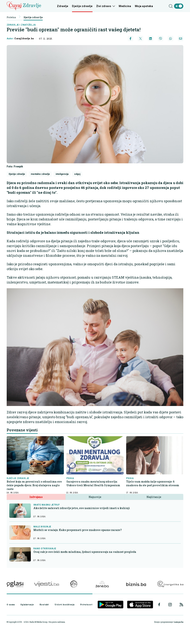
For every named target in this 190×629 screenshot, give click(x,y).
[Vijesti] (46, 584)
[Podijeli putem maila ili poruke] (180, 38)
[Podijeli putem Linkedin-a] (150, 38)
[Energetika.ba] (170, 584)
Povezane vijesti (22, 429)
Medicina (125, 6)
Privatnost (86, 604)
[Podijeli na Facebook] (130, 38)
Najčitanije (154, 497)
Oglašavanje (27, 604)
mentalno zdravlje (40, 174)
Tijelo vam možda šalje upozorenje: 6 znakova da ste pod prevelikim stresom (152, 483)
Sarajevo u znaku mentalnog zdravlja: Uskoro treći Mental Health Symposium (93, 483)
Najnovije (95, 497)
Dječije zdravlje (82, 6)
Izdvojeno (36, 497)
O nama (11, 604)
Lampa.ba (178, 622)
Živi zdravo (103, 6)
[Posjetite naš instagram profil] (170, 605)
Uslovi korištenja (64, 604)
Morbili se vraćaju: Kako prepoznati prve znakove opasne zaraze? (77, 530)
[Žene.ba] (102, 584)
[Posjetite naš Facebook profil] (159, 604)
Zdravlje (62, 6)
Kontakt (44, 604)
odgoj (77, 174)
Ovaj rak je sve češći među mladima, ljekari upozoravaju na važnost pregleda (84, 552)
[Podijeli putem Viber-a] (160, 38)
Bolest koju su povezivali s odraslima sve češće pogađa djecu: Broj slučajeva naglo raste (34, 485)
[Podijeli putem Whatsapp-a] (170, 38)
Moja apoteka (144, 6)
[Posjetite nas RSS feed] (181, 605)
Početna (11, 17)
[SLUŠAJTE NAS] (74, 584)
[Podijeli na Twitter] (140, 38)
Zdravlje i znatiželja (21, 25)
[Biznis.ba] (136, 584)
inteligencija (62, 174)
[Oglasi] (15, 584)
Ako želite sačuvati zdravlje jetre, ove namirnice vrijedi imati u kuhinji (81, 508)
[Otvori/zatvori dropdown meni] (113, 6)
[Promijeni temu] (178, 6)
